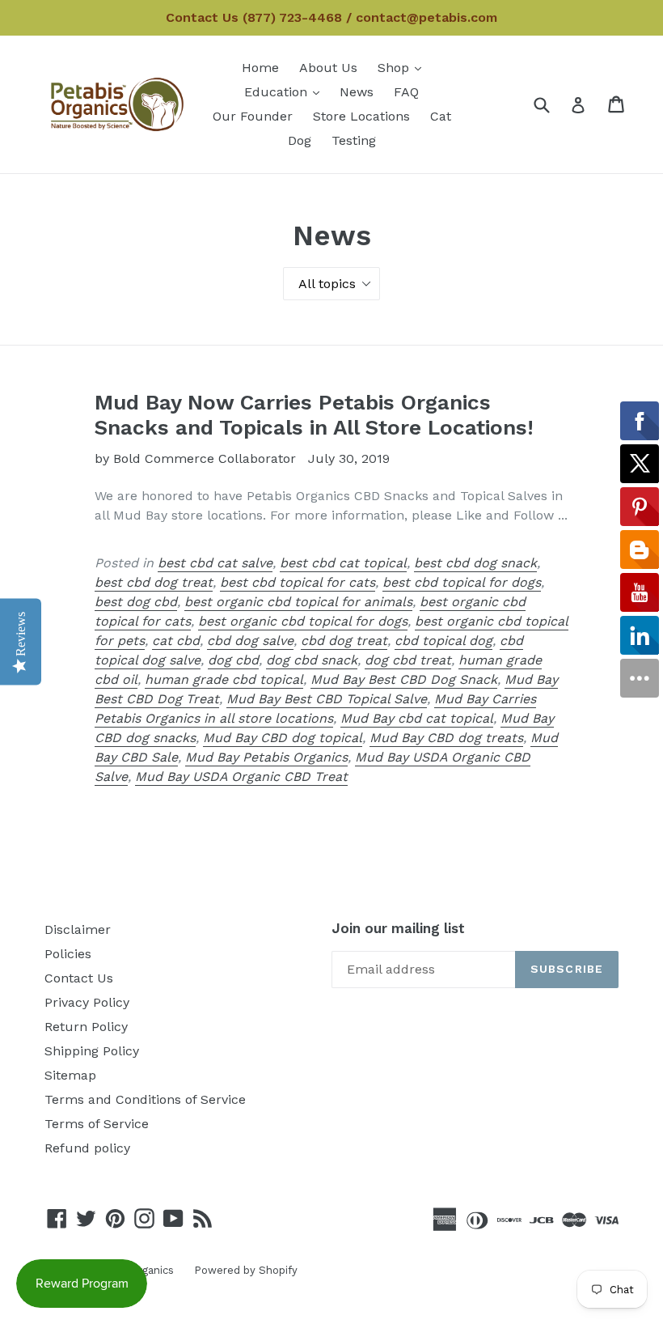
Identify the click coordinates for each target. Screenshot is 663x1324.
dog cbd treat (408, 660)
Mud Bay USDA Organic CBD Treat (241, 776)
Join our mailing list (398, 928)
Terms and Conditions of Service (145, 1099)
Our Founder (253, 116)
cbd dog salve (250, 640)
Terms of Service (96, 1123)
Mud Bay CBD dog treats (446, 737)
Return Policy (86, 1026)
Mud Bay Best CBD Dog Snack (403, 679)
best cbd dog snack (475, 563)
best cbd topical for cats (297, 582)
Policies (67, 953)
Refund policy (87, 1148)
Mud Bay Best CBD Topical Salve (326, 699)
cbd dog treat (344, 640)
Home (260, 67)
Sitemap (70, 1075)
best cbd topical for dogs (461, 582)
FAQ (406, 92)
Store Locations (361, 116)
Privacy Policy (86, 1002)
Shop (403, 67)
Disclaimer (77, 929)
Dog (299, 140)
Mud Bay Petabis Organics (266, 757)
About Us (328, 67)
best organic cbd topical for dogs (303, 621)
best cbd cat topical (343, 563)
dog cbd (233, 660)
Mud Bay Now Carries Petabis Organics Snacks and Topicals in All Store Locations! (314, 414)
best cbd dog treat (154, 582)
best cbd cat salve (215, 563)
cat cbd (176, 640)
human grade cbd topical (224, 679)
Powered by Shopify (246, 1270)
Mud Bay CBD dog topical (282, 737)
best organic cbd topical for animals (298, 601)
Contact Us (78, 978)
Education (285, 91)
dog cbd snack (311, 660)
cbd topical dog (443, 640)
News (357, 92)
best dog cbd (136, 601)
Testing (354, 140)
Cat (440, 116)
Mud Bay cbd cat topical (416, 718)
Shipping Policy (91, 1051)
